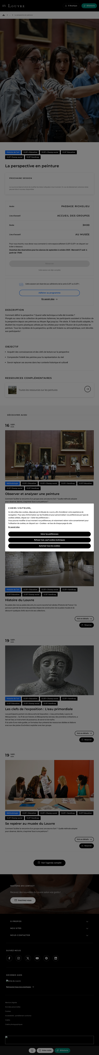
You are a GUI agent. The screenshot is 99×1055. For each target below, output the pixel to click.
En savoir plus (14, 527)
